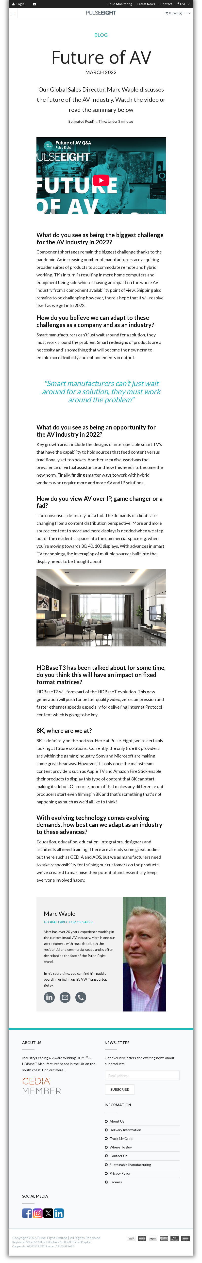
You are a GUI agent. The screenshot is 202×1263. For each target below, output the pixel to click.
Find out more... (54, 1070)
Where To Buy (121, 1147)
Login (20, 4)
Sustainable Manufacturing (130, 1165)
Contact (166, 4)
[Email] (65, 997)
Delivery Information (125, 1130)
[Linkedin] (49, 997)
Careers (116, 1182)
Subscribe (119, 1089)
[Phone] (80, 997)
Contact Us (118, 1156)
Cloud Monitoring (119, 4)
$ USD (181, 4)
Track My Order (122, 1138)
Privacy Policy (120, 1173)
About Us (117, 1121)
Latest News (146, 4)
